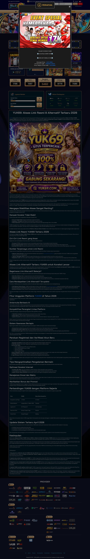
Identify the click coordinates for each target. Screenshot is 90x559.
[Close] (70, 6)
